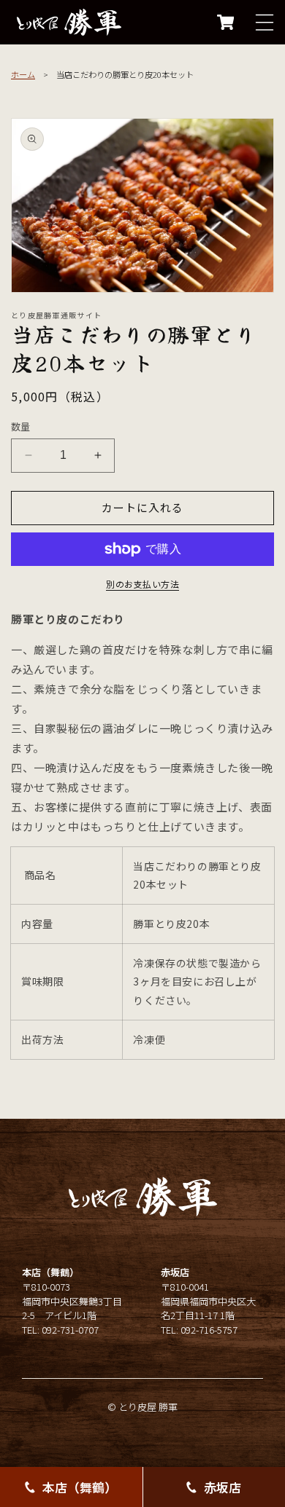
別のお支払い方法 (142, 584)
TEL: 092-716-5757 (199, 1330)
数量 (21, 426)
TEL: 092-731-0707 (60, 1330)
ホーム (23, 74)
